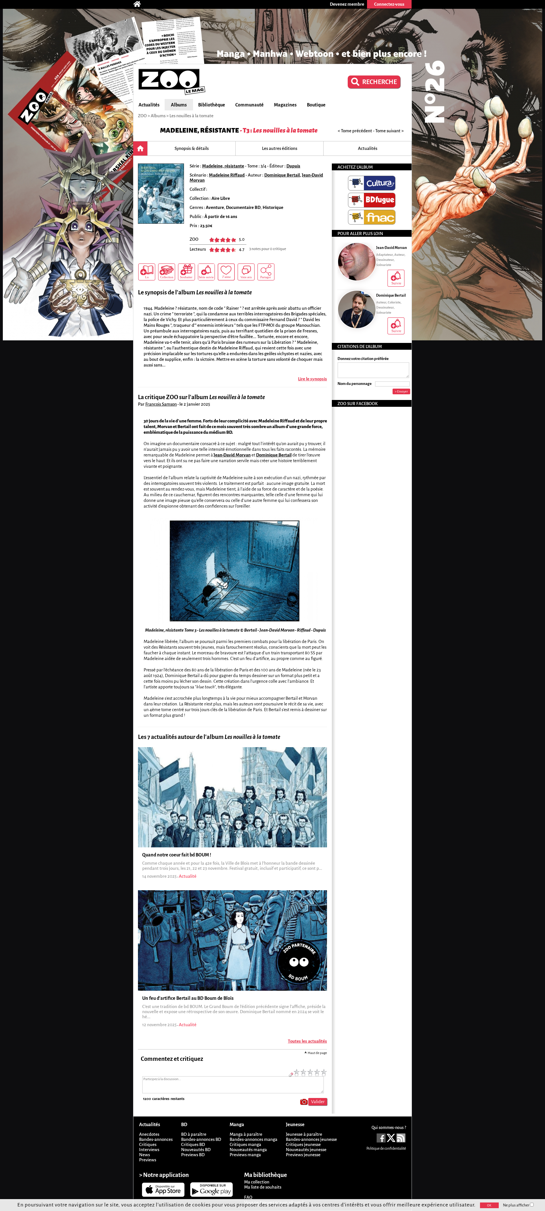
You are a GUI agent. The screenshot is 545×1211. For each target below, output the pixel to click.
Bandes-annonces (156, 1139)
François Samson (161, 404)
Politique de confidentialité (386, 1149)
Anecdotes (149, 1134)
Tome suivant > (389, 130)
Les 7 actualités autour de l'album (209, 737)
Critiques (147, 1144)
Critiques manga (245, 1144)
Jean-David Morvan (232, 454)
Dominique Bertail (282, 175)
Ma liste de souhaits (262, 1187)
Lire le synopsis (312, 378)
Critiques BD (193, 1144)
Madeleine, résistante (199, 130)
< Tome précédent (355, 130)
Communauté (249, 105)
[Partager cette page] (265, 271)
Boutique (316, 105)
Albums (179, 105)
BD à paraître (193, 1134)
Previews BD (193, 1154)
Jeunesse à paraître (304, 1134)
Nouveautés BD (196, 1149)
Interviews (149, 1149)
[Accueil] (139, 4)
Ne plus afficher (516, 1205)
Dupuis (293, 166)
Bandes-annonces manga (253, 1139)
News (144, 1154)
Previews (147, 1159)
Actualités (149, 105)
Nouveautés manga (248, 1149)
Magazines (285, 105)
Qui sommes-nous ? (389, 1127)
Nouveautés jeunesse (306, 1149)
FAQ (248, 1197)
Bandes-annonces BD (201, 1139)
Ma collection (256, 1181)
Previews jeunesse (303, 1154)
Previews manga (245, 1154)
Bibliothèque (211, 105)
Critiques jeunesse (303, 1144)
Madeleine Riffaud (227, 175)
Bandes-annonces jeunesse (311, 1139)
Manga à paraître (246, 1134)
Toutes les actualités (307, 1041)
